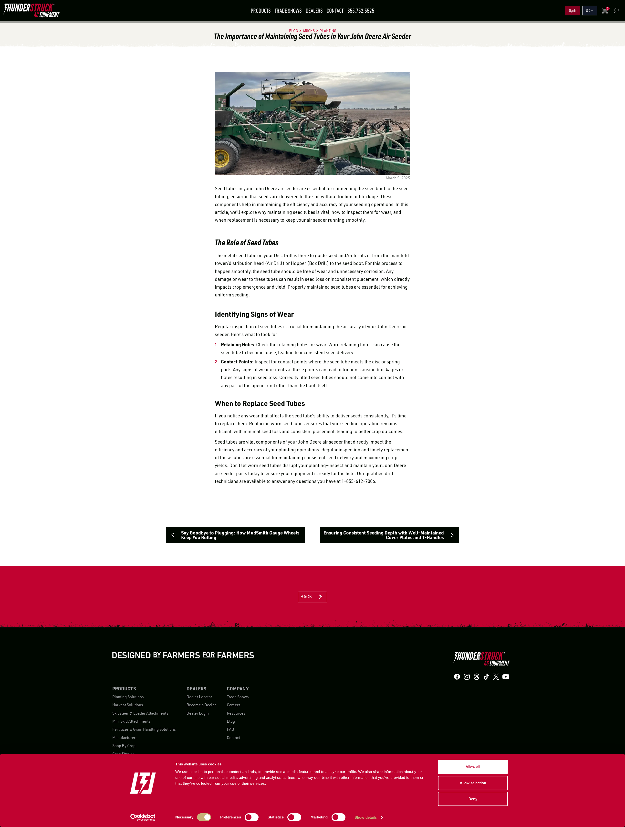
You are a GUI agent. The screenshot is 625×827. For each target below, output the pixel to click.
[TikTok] (486, 676)
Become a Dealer (201, 704)
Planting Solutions (128, 696)
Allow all (473, 767)
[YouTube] (505, 676)
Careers (233, 704)
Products (261, 10)
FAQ (230, 729)
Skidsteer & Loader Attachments (140, 713)
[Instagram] (466, 676)
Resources (236, 713)
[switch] (252, 817)
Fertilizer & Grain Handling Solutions (144, 729)
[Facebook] (457, 676)
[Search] (616, 10)
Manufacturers (124, 737)
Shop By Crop (123, 745)
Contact (335, 10)
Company (238, 689)
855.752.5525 (360, 10)
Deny (473, 799)
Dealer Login (198, 713)
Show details (365, 817)
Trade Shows (288, 10)
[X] (496, 676)
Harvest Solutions (127, 704)
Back (306, 596)
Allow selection (473, 783)
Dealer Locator (199, 696)
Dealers (314, 10)
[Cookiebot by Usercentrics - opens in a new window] (143, 817)
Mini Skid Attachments (131, 721)
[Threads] (476, 676)
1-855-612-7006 (358, 481)
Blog (231, 721)
